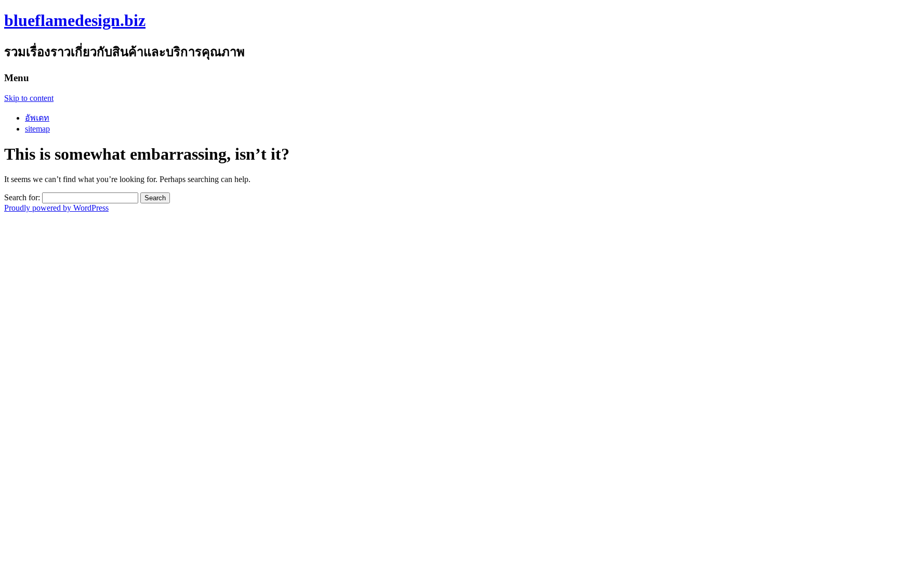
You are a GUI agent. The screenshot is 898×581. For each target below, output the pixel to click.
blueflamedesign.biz (75, 20)
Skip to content (29, 98)
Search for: (22, 197)
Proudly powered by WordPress (56, 207)
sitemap (37, 128)
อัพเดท (37, 117)
